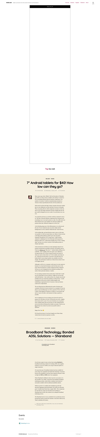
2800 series (43, 403)
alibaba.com (42, 250)
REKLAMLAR (50, 6)
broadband (47, 328)
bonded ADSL (49, 403)
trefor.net (9, 2)
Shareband (59, 362)
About (87, 2)
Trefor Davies (40, 190)
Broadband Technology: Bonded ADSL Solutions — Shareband (50, 334)
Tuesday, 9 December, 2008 (51, 340)
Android (39, 318)
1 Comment (62, 340)
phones (52, 178)
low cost (46, 318)
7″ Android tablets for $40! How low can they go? (50, 185)
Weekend (82, 2)
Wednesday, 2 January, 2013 (51, 190)
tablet (50, 318)
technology (38, 404)
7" (36, 318)
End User (67, 2)
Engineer (77, 2)
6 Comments (62, 190)
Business (72, 2)
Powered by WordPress (33, 434)
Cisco (53, 403)
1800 (41, 375)
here (36, 305)
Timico (42, 404)
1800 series (38, 403)
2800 (46, 375)
